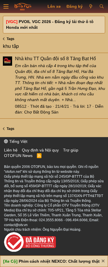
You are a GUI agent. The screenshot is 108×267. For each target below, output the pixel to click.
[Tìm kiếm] (101, 6)
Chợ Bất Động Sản (41, 112)
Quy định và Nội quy (40, 150)
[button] (6, 6)
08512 (20, 106)
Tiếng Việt (17, 141)
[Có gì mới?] (91, 6)
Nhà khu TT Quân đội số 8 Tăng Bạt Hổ (55, 58)
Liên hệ (11, 150)
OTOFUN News (18, 155)
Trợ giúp (70, 150)
